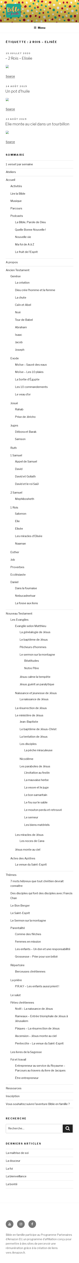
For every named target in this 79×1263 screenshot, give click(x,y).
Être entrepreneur (27, 1078)
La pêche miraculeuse (38, 750)
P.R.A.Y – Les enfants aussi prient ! (37, 986)
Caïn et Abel (23, 305)
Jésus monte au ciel (27, 849)
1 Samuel (16, 455)
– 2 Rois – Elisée (18, 58)
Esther (14, 552)
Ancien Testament (18, 270)
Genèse (15, 276)
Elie (17, 521)
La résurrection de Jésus (31, 708)
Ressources (13, 1088)
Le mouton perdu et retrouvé (43, 810)
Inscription (13, 1096)
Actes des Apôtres (22, 858)
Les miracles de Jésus (29, 835)
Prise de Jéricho (25, 417)
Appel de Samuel (26, 461)
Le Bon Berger (20, 905)
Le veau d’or (23, 394)
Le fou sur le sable (36, 802)
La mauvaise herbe (36, 780)
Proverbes (17, 567)
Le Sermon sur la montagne (28, 920)
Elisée (19, 528)
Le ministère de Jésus (29, 715)
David (18, 469)
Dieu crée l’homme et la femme (35, 290)
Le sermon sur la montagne (37, 654)
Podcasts (16, 216)
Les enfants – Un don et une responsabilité (42, 949)
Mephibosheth (24, 499)
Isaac (18, 335)
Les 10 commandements (31, 387)
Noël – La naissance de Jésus (34, 1008)
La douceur (13, 1161)
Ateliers (11, 172)
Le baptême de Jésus (34, 639)
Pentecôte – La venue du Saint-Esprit (39, 1043)
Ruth (13, 448)
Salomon (20, 513)
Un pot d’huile (17, 91)
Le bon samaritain (35, 795)
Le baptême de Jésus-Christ (38, 729)
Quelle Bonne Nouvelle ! (30, 229)
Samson (20, 439)
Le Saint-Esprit (20, 913)
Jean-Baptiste (29, 721)
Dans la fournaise (26, 588)
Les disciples (28, 744)
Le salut (15, 995)
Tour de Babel (24, 320)
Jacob (19, 342)
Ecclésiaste (18, 574)
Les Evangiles (19, 619)
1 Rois (14, 507)
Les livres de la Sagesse (26, 1052)
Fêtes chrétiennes (22, 1002)
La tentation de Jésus (34, 736)
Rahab (19, 409)
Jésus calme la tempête (35, 677)
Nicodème (26, 759)
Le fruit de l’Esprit (26, 252)
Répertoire (17, 965)
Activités (16, 186)
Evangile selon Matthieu (30, 626)
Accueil (10, 180)
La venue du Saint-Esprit (31, 864)
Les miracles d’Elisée (28, 536)
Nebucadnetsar (25, 595)
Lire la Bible (17, 193)
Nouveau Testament (19, 613)
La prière (16, 980)
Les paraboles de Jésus (35, 766)
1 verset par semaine (19, 164)
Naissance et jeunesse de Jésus (36, 693)
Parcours (16, 208)
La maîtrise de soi (17, 1153)
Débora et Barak (25, 432)
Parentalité (17, 928)
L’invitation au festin (37, 772)
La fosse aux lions (26, 603)
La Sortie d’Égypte (27, 379)
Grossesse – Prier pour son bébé (36, 956)
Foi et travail (18, 1059)
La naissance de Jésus (34, 699)
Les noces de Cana (32, 841)
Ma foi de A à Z (24, 244)
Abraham (21, 327)
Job (12, 559)
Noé (18, 312)
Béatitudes (31, 660)
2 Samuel (16, 492)
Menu (41, 27)
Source (10, 76)
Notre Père (31, 668)
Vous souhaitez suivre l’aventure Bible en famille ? (38, 1104)
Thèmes (11, 875)
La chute (20, 297)
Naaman (20, 543)
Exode (14, 358)
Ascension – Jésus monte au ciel (36, 1036)
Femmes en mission (28, 941)
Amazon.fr (18, 1252)
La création (22, 282)
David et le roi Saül (27, 484)
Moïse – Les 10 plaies (29, 372)
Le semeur (31, 817)
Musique (16, 201)
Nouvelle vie (23, 237)
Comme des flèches (28, 934)
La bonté (11, 1184)
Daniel (14, 582)
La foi (9, 1168)
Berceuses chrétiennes (30, 971)
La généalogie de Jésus (35, 632)
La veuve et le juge (36, 787)
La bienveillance (16, 1176)
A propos (12, 262)
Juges (14, 425)
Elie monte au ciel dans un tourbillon (37, 124)
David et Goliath (25, 476)
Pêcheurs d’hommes (33, 647)
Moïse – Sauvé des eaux (31, 364)
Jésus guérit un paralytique (37, 684)
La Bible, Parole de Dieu (30, 222)
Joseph (19, 349)
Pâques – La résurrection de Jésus (37, 1028)
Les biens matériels (37, 825)
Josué (14, 403)
